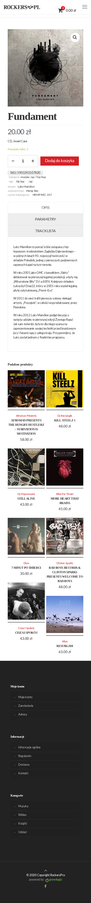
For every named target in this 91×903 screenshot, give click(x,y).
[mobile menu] (85, 7)
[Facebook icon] (45, 886)
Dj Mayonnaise (26, 494)
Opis (45, 208)
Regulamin (24, 756)
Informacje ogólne (29, 747)
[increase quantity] (33, 161)
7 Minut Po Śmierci (26, 567)
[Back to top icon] (45, 870)
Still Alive (26, 498)
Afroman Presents (26, 416)
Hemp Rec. (32, 191)
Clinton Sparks (64, 563)
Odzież (22, 832)
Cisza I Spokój (26, 632)
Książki (22, 823)
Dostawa (23, 764)
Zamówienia (25, 705)
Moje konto (25, 697)
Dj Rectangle (64, 416)
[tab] (45, 208)
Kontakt (23, 773)
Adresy (22, 714)
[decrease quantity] (13, 161)
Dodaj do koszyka (59, 161)
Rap (30, 182)
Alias (64, 641)
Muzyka (25, 177)
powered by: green (45, 879)
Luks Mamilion (26, 186)
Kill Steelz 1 (65, 420)
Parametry (45, 219)
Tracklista (45, 231)
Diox (26, 563)
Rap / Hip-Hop (38, 177)
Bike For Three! (65, 494)
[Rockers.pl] (22, 7)
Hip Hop (20, 182)
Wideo (22, 815)
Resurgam (64, 646)
